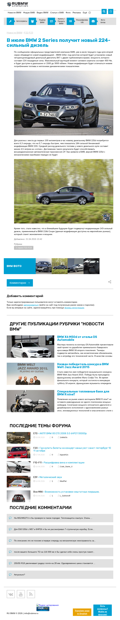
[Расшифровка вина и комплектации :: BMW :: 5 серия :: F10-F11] (18, 469)
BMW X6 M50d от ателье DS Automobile (77, 338)
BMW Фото (14, 266)
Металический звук (51, 477)
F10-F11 (37, 462)
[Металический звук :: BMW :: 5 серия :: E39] (18, 484)
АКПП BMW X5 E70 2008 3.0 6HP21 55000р (63, 433)
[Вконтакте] (11, 594)
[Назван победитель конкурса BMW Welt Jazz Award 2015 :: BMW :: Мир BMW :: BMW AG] (30, 374)
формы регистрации (74, 307)
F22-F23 (28, 33)
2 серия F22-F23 (24, 248)
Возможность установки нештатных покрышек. (72, 491)
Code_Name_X (66, 467)
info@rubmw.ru (31, 613)
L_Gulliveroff (65, 496)
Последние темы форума (40, 425)
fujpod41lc (64, 455)
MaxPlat (63, 481)
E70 (35, 433)
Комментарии (18, 282)
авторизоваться (31, 305)
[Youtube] (21, 594)
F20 (35, 448)
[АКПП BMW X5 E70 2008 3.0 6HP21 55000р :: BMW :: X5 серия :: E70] (18, 440)
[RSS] (31, 594)
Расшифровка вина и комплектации (64, 462)
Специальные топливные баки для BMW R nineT (83, 393)
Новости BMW (14, 33)
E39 (35, 477)
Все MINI (38, 491)
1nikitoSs (63, 437)
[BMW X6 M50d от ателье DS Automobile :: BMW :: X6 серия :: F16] (30, 346)
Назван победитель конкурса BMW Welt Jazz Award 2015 (83, 366)
